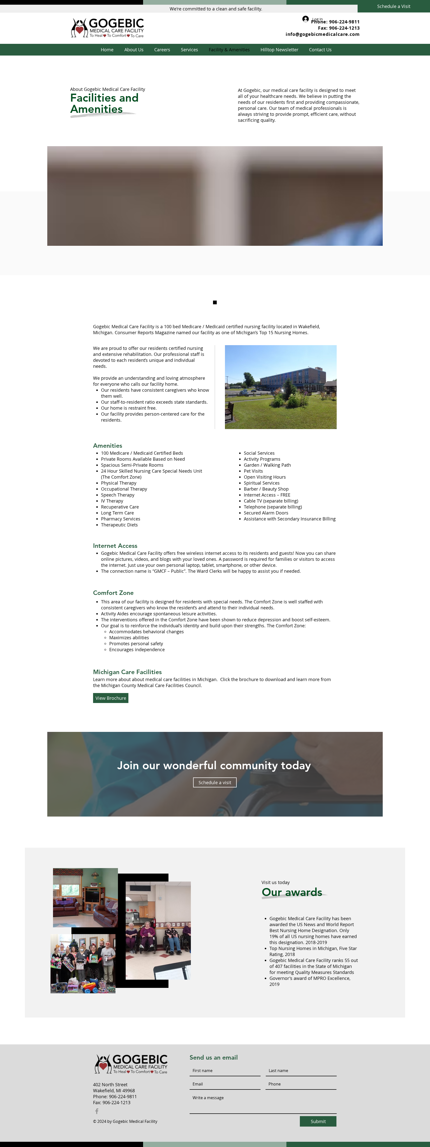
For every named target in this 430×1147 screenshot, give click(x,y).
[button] (189, 50)
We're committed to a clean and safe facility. (216, 9)
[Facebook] (97, 1111)
